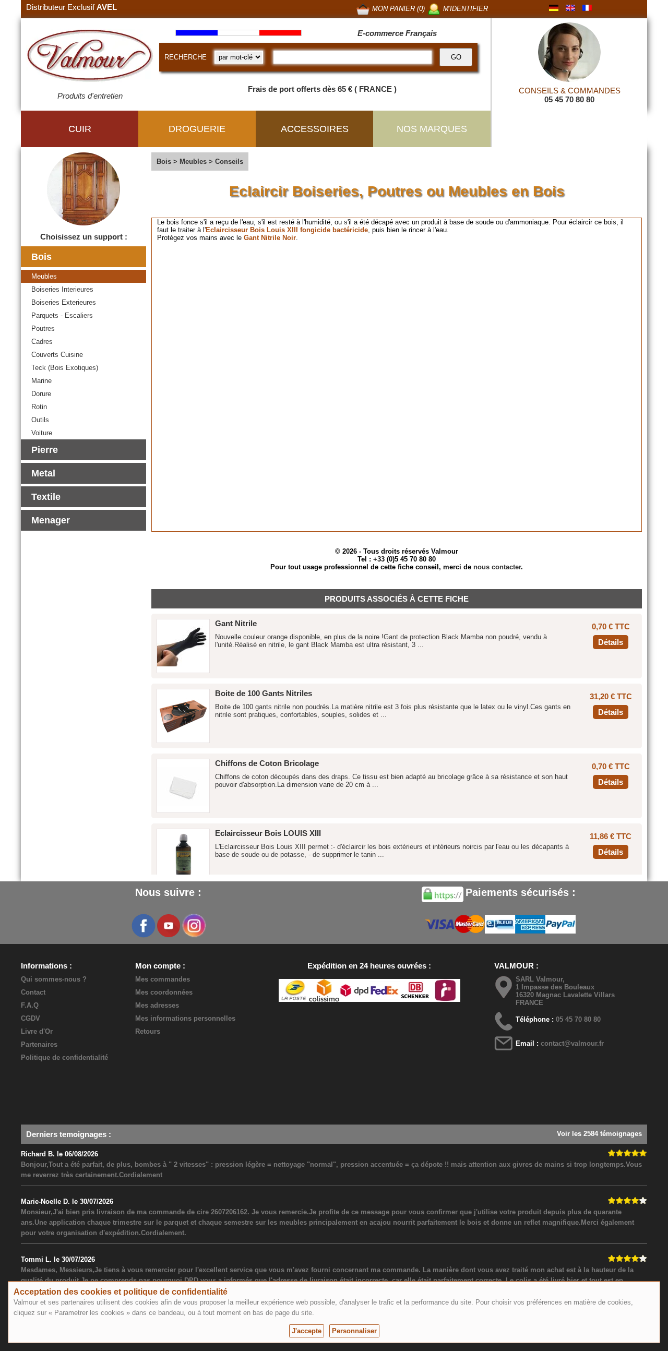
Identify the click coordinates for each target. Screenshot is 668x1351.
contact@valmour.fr (572, 1043)
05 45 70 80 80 (569, 99)
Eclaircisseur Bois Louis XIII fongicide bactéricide (287, 230)
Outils (40, 420)
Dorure (41, 394)
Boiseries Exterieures (63, 302)
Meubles (44, 276)
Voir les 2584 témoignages (599, 1134)
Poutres (43, 328)
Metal (43, 473)
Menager (50, 520)
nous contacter (497, 567)
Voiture (41, 433)
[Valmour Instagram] (193, 925)
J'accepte (306, 1331)
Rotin (39, 407)
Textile (46, 497)
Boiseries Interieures (62, 289)
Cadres (42, 341)
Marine (41, 381)
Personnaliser (354, 1331)
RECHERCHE (185, 57)
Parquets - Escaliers (62, 315)
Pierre (44, 450)
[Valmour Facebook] (143, 925)
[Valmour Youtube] (168, 925)
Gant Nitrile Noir (270, 238)
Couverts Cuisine (57, 354)
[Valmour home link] (90, 57)
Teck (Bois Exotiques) (64, 368)
